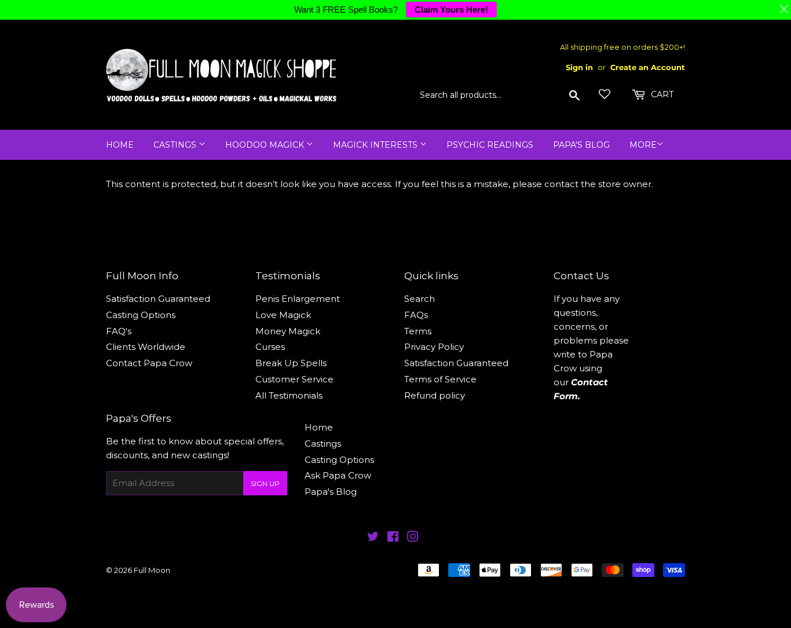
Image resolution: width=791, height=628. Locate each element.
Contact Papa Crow (149, 362)
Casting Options (140, 314)
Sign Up (265, 483)
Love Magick (283, 314)
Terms (417, 331)
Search (419, 298)
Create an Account (647, 67)
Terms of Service (440, 379)
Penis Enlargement (297, 298)
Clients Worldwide (145, 346)
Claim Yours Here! (451, 9)
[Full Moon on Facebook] (393, 537)
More (643, 145)
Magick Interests (376, 145)
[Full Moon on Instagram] (413, 537)
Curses (270, 346)
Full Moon (152, 570)
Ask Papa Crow (338, 475)
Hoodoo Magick (265, 145)
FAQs (416, 314)
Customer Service (294, 379)
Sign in (579, 67)
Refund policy (434, 395)
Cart (661, 94)
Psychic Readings (489, 145)
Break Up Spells (291, 362)
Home (120, 145)
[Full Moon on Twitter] (373, 537)
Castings (176, 145)
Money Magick (287, 331)
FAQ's (118, 331)
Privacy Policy (434, 346)
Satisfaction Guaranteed (158, 298)
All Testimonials (289, 395)
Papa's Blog (581, 145)
